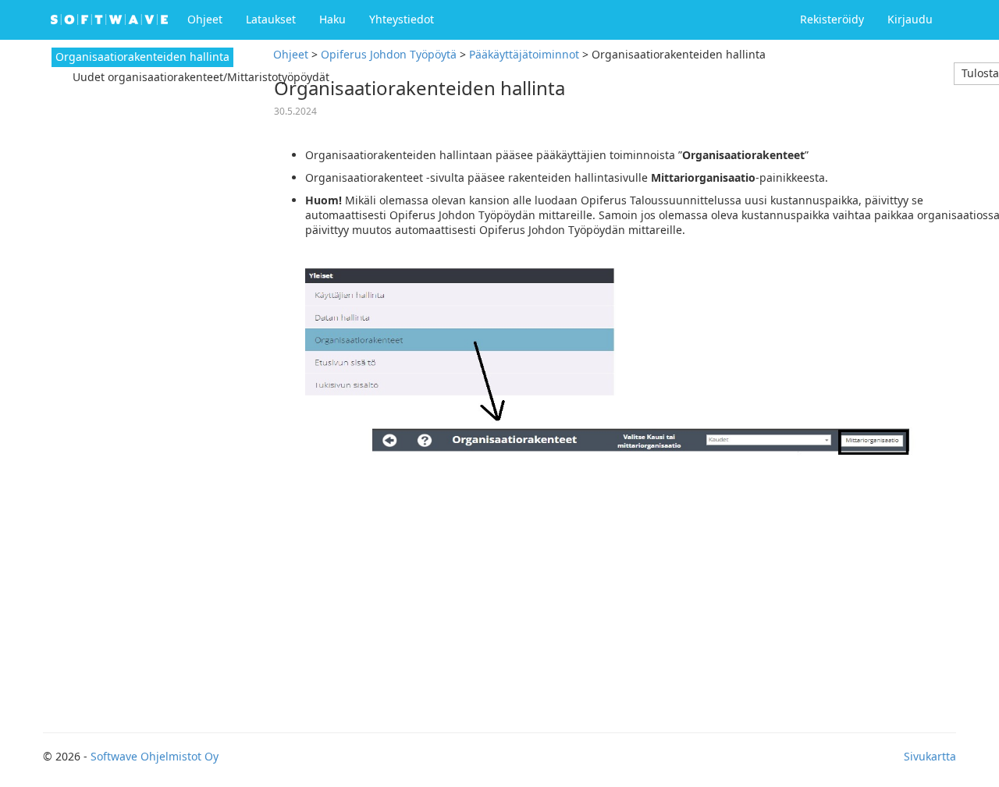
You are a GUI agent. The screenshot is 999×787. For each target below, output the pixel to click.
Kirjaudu (910, 19)
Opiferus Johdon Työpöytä (389, 54)
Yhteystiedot (401, 19)
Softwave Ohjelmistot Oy (155, 756)
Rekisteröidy (832, 19)
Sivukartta (930, 756)
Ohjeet (204, 19)
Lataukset (271, 19)
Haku (332, 19)
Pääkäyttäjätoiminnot (524, 54)
